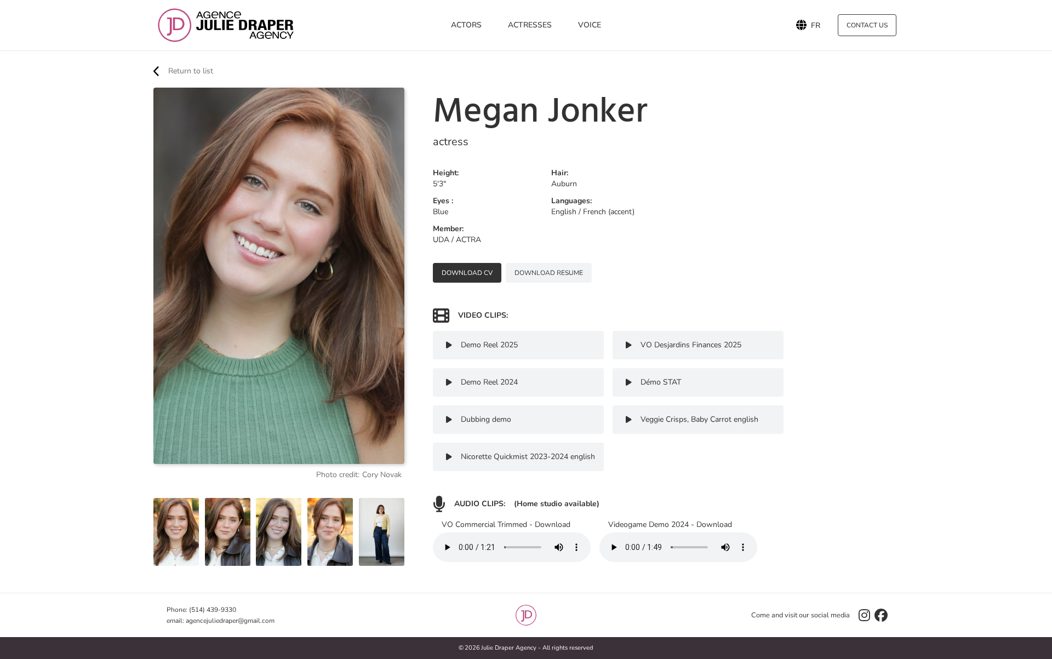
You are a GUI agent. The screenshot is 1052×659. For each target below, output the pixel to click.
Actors (466, 25)
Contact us (867, 25)
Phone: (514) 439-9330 (201, 609)
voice (589, 25)
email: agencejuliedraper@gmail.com (221, 620)
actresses (530, 25)
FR (815, 25)
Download (552, 524)
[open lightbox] (176, 532)
